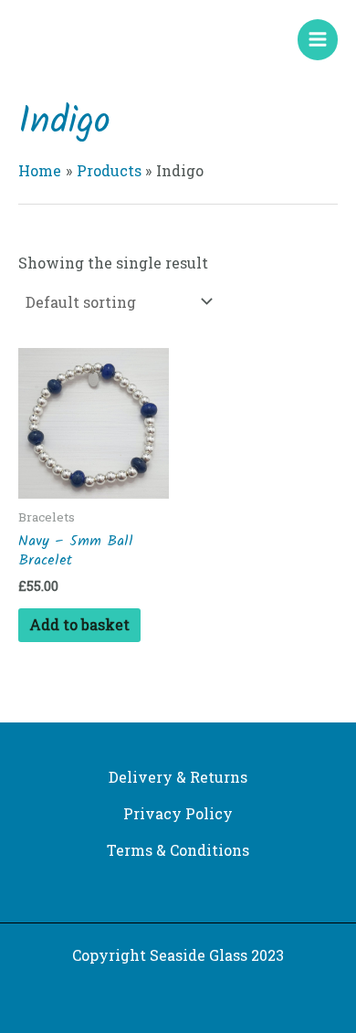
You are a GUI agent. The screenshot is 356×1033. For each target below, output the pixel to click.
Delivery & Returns (178, 776)
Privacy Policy (178, 813)
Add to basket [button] (79, 624)
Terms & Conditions (178, 849)
